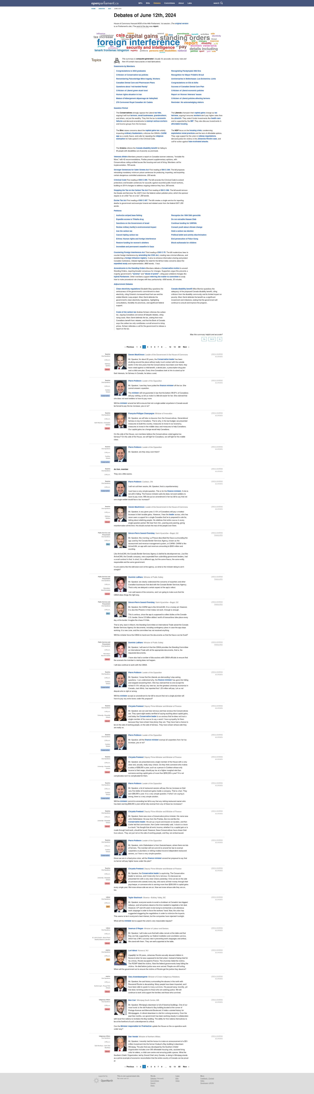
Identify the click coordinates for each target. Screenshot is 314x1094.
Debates (157, 3)
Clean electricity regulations (128, 288)
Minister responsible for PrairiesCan (136, 1026)
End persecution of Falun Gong (184, 238)
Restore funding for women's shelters (132, 242)
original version (181, 23)
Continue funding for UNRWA (184, 223)
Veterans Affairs (121, 156)
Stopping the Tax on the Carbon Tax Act (131, 190)
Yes (204, 339)
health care (216, 118)
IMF (192, 121)
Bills (148, 3)
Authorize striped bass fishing (129, 215)
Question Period (121, 108)
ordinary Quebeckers (133, 133)
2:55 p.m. (107, 982)
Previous (130, 347)
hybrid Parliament (121, 276)
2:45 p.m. (107, 512)
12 (170, 347)
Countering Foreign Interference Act (129, 252)
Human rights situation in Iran (129, 94)
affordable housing (179, 123)
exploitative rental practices (183, 133)
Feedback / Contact (207, 1078)
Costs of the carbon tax (126, 312)
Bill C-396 (165, 190)
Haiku (202, 1081)
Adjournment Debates (123, 284)
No (220, 339)
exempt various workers (156, 121)
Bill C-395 (143, 179)
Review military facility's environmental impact (136, 227)
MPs (140, 3)
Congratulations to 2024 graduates (131, 71)
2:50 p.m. (107, 740)
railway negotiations (207, 136)
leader (171, 514)
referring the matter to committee (164, 276)
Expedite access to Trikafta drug (130, 219)
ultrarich (177, 118)
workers (197, 115)
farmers (133, 115)
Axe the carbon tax (124, 231)
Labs (190, 3)
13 (175, 347)
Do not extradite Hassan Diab (183, 219)
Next (185, 347)
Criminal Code (120, 179)
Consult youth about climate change (186, 227)
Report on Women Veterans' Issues (186, 94)
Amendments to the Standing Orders (130, 268)
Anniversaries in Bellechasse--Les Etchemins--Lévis (193, 78)
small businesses (145, 115)
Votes (177, 1081)
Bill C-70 (161, 252)
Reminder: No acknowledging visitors (187, 102)
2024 (109, 8)
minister (135, 392)
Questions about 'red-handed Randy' (132, 86)
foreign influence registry (136, 258)
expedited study (120, 263)
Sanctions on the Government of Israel (132, 223)
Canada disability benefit (146, 148)
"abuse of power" (151, 273)
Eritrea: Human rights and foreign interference (136, 238)
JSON (211, 1083)
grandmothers (160, 115)
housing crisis (196, 130)
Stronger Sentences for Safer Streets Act (131, 169)
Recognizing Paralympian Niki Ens (186, 71)
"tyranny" (136, 273)
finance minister (167, 385)
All (179, 347)
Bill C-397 (143, 200)
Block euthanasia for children (183, 242)
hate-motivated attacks (198, 141)
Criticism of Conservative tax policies (132, 74)
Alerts (152, 1085)
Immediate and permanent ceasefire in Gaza (135, 246)
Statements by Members (124, 66)
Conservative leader (165, 359)
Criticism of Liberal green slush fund (132, 90)
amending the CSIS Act (149, 255)
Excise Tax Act (120, 200)
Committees (169, 3)
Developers (204, 1083)
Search (152, 1083)
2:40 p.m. (107, 360)
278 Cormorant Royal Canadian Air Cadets (134, 102)
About (181, 3)
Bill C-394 (166, 169)
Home (93, 8)
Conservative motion (171, 268)
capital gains (199, 112)
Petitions (117, 210)
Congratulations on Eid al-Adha (184, 82)
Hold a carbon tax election (182, 231)
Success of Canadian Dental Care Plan (187, 86)
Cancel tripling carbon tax (127, 234)
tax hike (157, 112)
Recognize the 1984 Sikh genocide (186, 215)
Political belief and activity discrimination (188, 234)
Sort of (212, 339)
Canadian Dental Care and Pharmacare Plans (135, 82)
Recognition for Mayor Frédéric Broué (187, 74)
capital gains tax (152, 130)
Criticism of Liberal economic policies (187, 90)
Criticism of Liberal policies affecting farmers (190, 98)
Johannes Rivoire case (207, 138)
